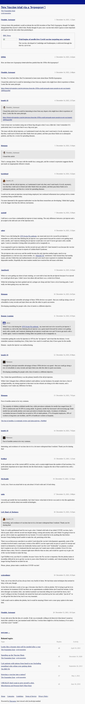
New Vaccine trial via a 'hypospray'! (23, 7)
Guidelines (19, 696)
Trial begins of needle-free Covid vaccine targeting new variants (44, 39)
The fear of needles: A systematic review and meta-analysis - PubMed (23, 421)
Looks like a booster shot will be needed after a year (21, 647)
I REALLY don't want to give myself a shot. (17, 683)
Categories (10, 696)
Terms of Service (30, 696)
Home (3, 696)
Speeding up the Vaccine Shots (12, 655)
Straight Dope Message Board (11, 2)
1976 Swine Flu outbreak (28, 236)
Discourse (12, 701)
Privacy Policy (43, 696)
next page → (5, 632)
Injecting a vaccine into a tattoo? (13, 674)
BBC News (7, 35)
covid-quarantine (6, 13)
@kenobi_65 (40, 256)
